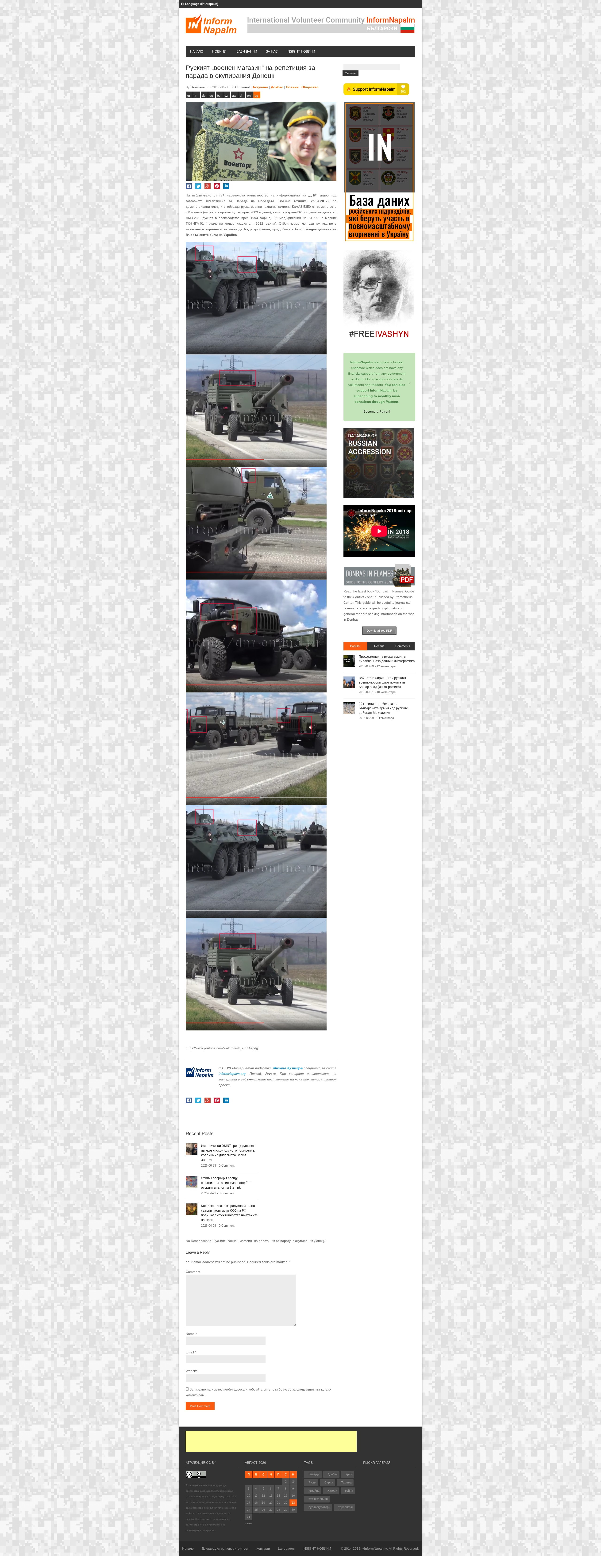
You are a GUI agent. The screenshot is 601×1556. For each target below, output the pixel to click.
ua (234, 95)
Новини (219, 51)
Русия (312, 1482)
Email (190, 1352)
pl (240, 95)
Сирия (328, 1482)
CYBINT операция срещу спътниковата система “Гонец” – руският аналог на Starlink (225, 1182)
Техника (346, 1482)
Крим (349, 1474)
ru (188, 95)
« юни (248, 1523)
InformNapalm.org (232, 1074)
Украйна (314, 1490)
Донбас (277, 87)
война (349, 1490)
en (249, 95)
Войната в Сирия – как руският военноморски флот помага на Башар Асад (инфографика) (382, 682)
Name (190, 1334)
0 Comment (241, 87)
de (204, 95)
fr (195, 95)
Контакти (263, 1548)
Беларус (314, 1474)
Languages (286, 1548)
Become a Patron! (376, 411)
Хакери (332, 1490)
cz (226, 95)
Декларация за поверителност (225, 1548)
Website (192, 1371)
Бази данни (246, 51)
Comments (402, 646)
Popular (355, 646)
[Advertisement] (271, 1441)
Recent (379, 646)
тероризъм (345, 1507)
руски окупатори (319, 1507)
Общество (310, 87)
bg (256, 95)
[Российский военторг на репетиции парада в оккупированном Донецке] (256, 298)
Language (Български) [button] (201, 4)
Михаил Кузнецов (288, 1068)
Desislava (197, 87)
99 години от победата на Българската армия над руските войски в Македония (383, 708)
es (211, 95)
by (218, 95)
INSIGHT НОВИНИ (301, 51)
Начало (196, 51)
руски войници (318, 1499)
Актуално (260, 87)
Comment (193, 1272)
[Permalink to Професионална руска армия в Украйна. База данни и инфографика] (349, 661)
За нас (272, 51)
